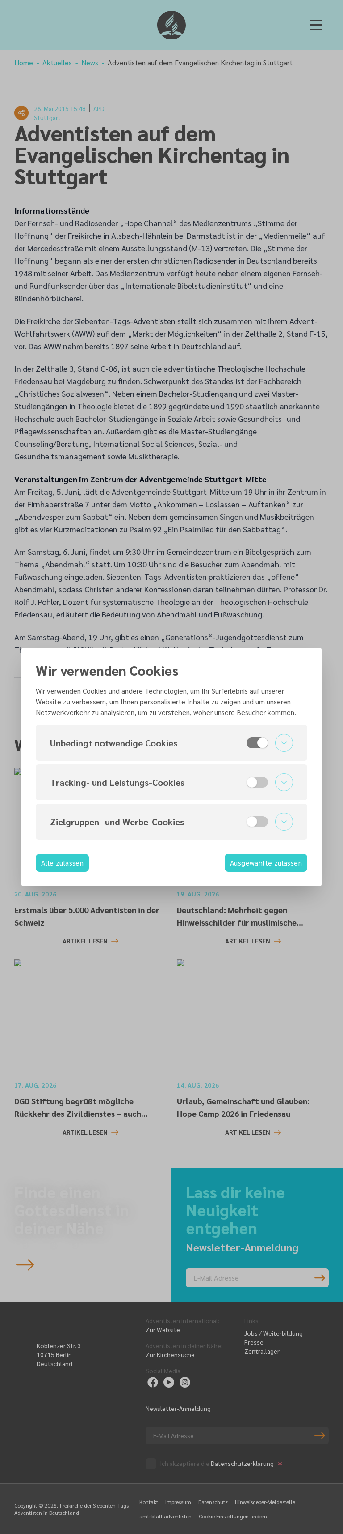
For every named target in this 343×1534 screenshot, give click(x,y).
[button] (171, 743)
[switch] (257, 742)
